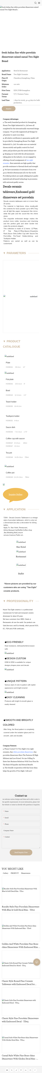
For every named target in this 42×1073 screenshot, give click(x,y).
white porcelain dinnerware (23, 752)
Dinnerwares (25, 873)
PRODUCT (15, 873)
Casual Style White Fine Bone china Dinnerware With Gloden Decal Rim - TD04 (19, 1057)
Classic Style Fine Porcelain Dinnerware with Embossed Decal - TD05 (20, 1020)
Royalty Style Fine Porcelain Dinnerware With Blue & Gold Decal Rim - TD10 (20, 908)
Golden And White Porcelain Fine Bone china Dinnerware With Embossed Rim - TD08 (20, 946)
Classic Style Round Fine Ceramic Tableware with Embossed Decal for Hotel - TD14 (18, 983)
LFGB (14, 629)
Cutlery (5, 873)
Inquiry (8, 109)
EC (4, 629)
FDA (7, 629)
